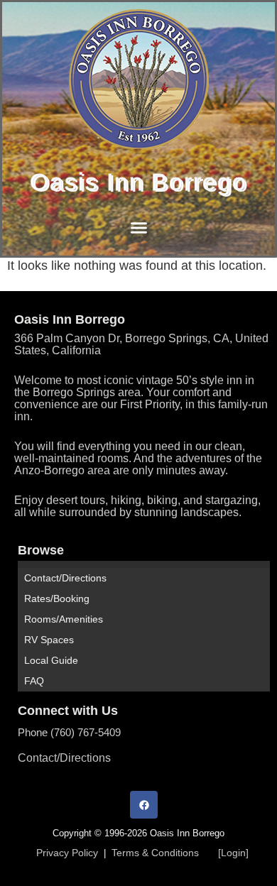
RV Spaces (49, 639)
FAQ (34, 681)
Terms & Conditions (155, 852)
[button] (138, 227)
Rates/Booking (56, 598)
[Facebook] (144, 805)
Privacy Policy (67, 852)
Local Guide (51, 660)
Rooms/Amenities (63, 619)
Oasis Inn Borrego (138, 181)
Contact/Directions (65, 578)
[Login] (233, 852)
